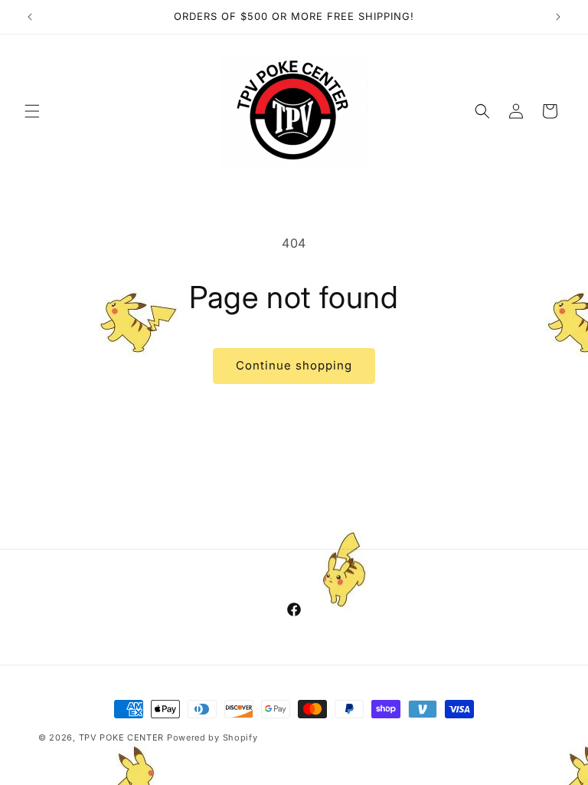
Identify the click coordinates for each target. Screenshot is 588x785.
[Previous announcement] (30, 17)
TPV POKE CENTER (122, 737)
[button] (32, 111)
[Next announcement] (558, 17)
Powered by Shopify (212, 737)
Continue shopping (294, 365)
